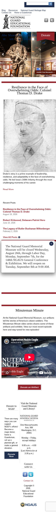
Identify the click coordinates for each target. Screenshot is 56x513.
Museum (11, 36)
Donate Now (11, 455)
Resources (13, 10)
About (4, 36)
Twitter (52, 20)
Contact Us (6, 12)
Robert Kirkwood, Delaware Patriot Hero (24, 220)
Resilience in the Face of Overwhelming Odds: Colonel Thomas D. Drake (27, 210)
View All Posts (10, 237)
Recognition (27, 36)
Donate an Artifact (29, 387)
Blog (4, 10)
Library (19, 36)
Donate (45, 35)
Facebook (46, 20)
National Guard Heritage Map (33, 10)
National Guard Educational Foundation (17, 22)
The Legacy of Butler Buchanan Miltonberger (26, 228)
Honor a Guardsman (23, 12)
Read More (8, 189)
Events (35, 36)
